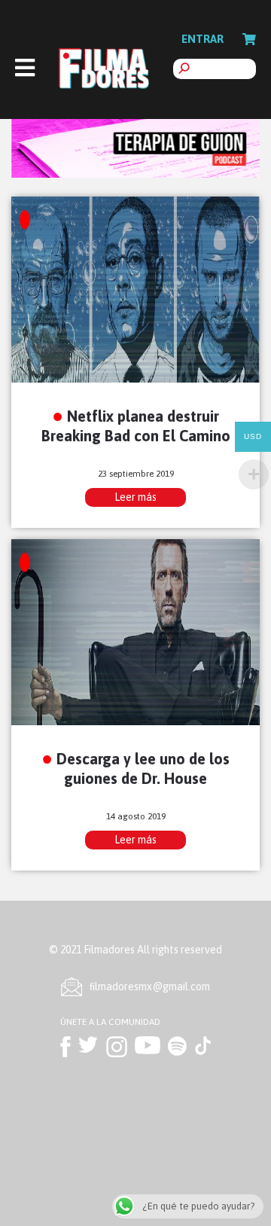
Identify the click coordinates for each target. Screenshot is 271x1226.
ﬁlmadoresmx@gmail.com (150, 986)
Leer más (135, 497)
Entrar (202, 38)
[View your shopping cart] (249, 39)
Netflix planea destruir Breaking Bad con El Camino (135, 425)
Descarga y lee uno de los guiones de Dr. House (143, 768)
